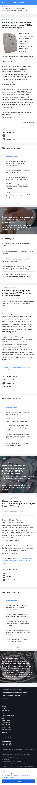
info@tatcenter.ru (7, 741)
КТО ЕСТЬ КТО (6, 718)
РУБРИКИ (4, 708)
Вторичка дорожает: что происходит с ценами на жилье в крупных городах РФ (16, 367)
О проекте (5, 699)
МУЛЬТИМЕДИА (6, 710)
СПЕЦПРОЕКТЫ (6, 730)
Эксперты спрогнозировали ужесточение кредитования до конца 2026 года (17, 560)
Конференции (6, 653)
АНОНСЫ (4, 735)
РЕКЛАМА (4, 732)
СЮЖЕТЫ (4, 706)
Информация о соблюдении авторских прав (14, 692)
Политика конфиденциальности (11, 695)
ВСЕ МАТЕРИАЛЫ (7, 704)
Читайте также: (12, 156)
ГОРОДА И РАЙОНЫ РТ (8, 715)
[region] (18, 776)
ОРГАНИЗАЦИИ (6, 722)
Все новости (7, 280)
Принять (18, 781)
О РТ (3, 713)
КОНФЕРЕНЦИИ (6, 737)
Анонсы (4, 6)
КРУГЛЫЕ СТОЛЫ (7, 727)
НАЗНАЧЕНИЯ (6, 720)
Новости (4, 19)
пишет (19, 538)
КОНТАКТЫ (5, 701)
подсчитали (22, 314)
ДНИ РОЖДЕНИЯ (6, 724)
